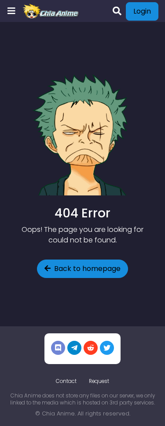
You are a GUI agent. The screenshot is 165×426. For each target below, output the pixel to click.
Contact (66, 381)
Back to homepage (87, 269)
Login (142, 11)
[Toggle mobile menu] (11, 11)
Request (99, 381)
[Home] (51, 11)
